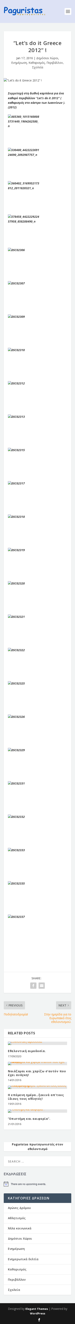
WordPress (37, 1313)
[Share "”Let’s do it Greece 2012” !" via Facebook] (33, 985)
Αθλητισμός (17, 1218)
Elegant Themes (36, 1309)
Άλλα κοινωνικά (19, 1228)
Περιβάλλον (54, 63)
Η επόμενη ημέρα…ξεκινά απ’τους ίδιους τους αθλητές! (36, 1097)
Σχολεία (37, 67)
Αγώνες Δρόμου (19, 1208)
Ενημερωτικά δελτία (23, 1259)
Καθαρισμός (37, 63)
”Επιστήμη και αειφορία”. (29, 1119)
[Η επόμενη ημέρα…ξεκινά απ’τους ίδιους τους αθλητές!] (37, 1087)
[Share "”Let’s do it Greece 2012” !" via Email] (42, 985)
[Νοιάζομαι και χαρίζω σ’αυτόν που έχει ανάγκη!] (37, 1063)
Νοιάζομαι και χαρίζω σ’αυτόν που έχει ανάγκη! (37, 1073)
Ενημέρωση (19, 63)
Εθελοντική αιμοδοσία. (27, 1051)
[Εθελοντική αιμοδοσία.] (37, 1043)
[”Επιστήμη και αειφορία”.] (37, 1111)
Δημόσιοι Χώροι (47, 58)
